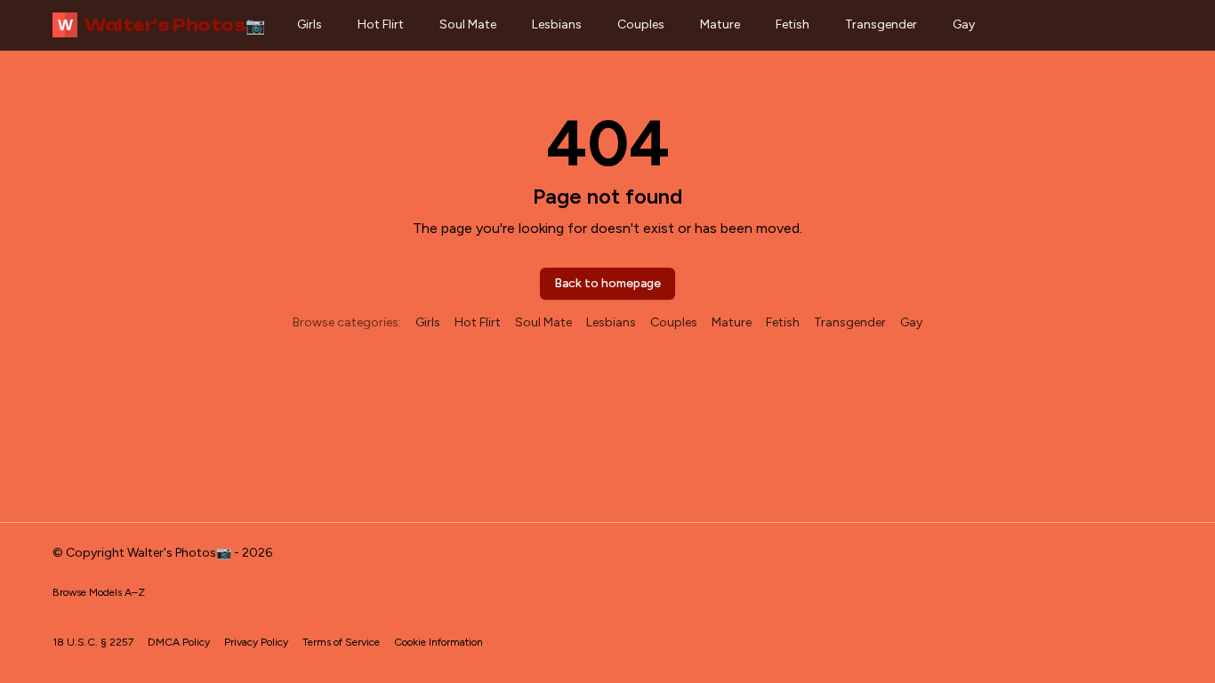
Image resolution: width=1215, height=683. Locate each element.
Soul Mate (467, 24)
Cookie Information (438, 642)
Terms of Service (341, 642)
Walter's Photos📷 (161, 25)
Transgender (881, 24)
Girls (309, 24)
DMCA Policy (179, 642)
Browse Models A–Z (98, 592)
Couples (640, 24)
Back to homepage (607, 283)
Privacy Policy (256, 642)
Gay (964, 24)
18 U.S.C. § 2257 (92, 642)
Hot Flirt (381, 24)
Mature (720, 24)
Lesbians (557, 24)
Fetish (792, 24)
